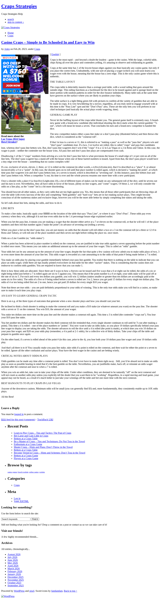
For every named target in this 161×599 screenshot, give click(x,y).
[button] (80, 287)
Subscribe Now (80, 313)
